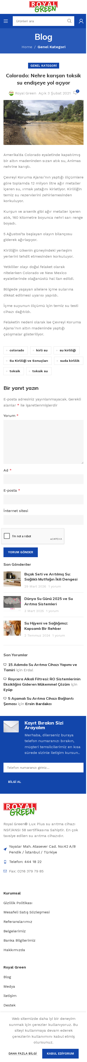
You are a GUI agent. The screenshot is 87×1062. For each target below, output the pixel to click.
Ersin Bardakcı (38, 704)
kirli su (42, 350)
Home (27, 47)
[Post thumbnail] (12, 580)
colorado (17, 350)
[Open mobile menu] (5, 21)
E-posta (11, 490)
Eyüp (8, 689)
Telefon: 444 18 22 (25, 861)
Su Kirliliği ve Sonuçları (29, 360)
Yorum (11, 415)
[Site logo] (43, 6)
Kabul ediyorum (60, 1053)
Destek (9, 1005)
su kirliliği (68, 350)
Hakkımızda (14, 950)
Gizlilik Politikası (17, 903)
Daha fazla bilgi (23, 1053)
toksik (15, 371)
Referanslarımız (17, 921)
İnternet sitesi (15, 511)
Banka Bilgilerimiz (19, 940)
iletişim (9, 995)
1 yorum (54, 586)
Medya (9, 986)
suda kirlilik (70, 360)
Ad (7, 470)
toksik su (40, 371)
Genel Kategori (51, 47)
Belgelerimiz (14, 931)
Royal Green (25, 93)
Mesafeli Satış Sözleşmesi (26, 912)
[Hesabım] (81, 21)
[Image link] (20, 809)
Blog (7, 977)
